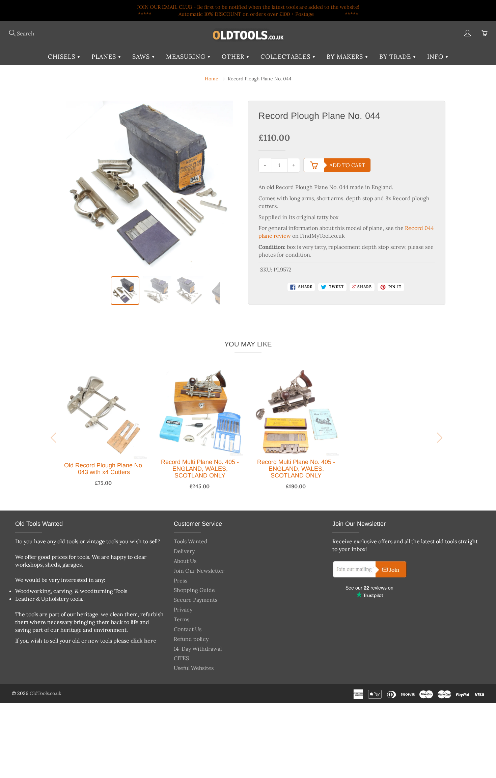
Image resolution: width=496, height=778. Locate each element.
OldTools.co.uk (45, 693)
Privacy (183, 609)
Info (436, 56)
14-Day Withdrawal (198, 648)
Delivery (184, 551)
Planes (104, 56)
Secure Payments (195, 599)
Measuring (187, 56)
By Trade (396, 56)
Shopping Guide (194, 590)
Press (180, 580)
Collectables (286, 56)
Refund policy (191, 639)
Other (234, 56)
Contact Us (187, 629)
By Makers (346, 56)
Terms (181, 619)
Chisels (62, 56)
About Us (185, 560)
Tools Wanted (191, 541)
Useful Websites (194, 668)
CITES (181, 658)
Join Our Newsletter (199, 570)
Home (211, 79)
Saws (142, 56)
